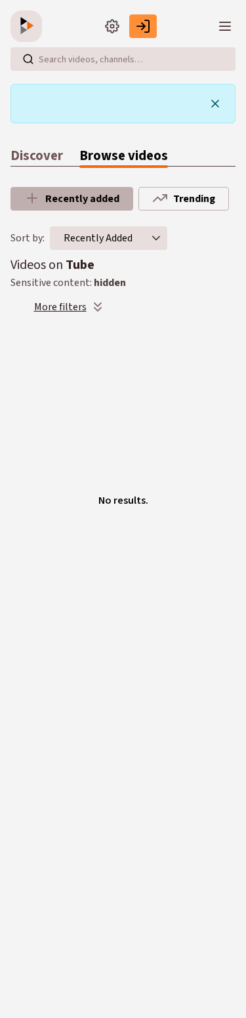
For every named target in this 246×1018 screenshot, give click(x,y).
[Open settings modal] (112, 26)
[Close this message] (215, 103)
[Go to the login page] (143, 26)
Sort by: (27, 238)
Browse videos (123, 155)
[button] (156, 238)
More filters (60, 307)
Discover (36, 155)
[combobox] (98, 238)
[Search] (28, 59)
